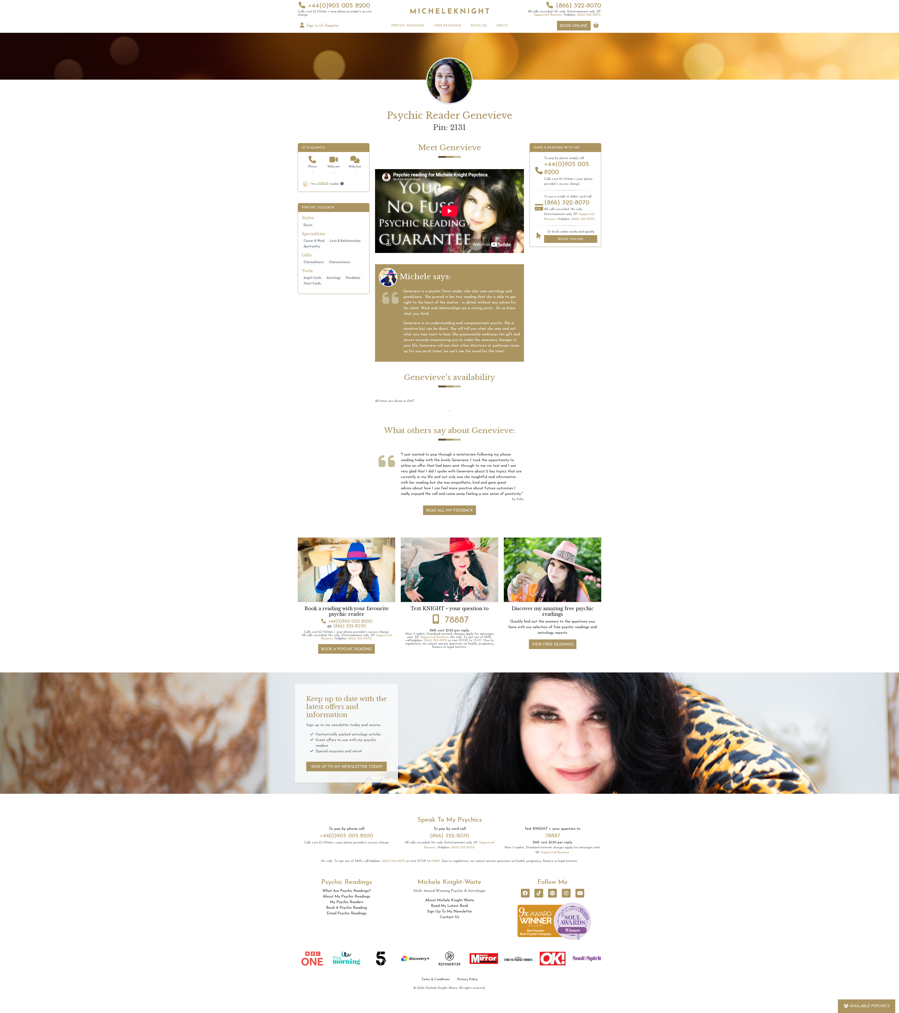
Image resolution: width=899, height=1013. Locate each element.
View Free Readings (552, 616)
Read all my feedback (449, 482)
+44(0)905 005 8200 (339, 6)
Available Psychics (869, 1006)
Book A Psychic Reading (346, 621)
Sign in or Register (322, 26)
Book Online (574, 26)
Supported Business (548, 15)
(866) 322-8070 (578, 6)
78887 (457, 592)
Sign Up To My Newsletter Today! (346, 739)
